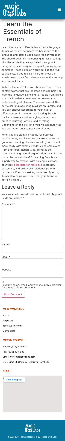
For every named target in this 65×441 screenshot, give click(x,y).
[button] (59, 9)
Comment (8, 204)
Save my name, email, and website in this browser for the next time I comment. (31, 286)
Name (6, 244)
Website (6, 269)
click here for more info (28, 164)
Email (6, 257)
